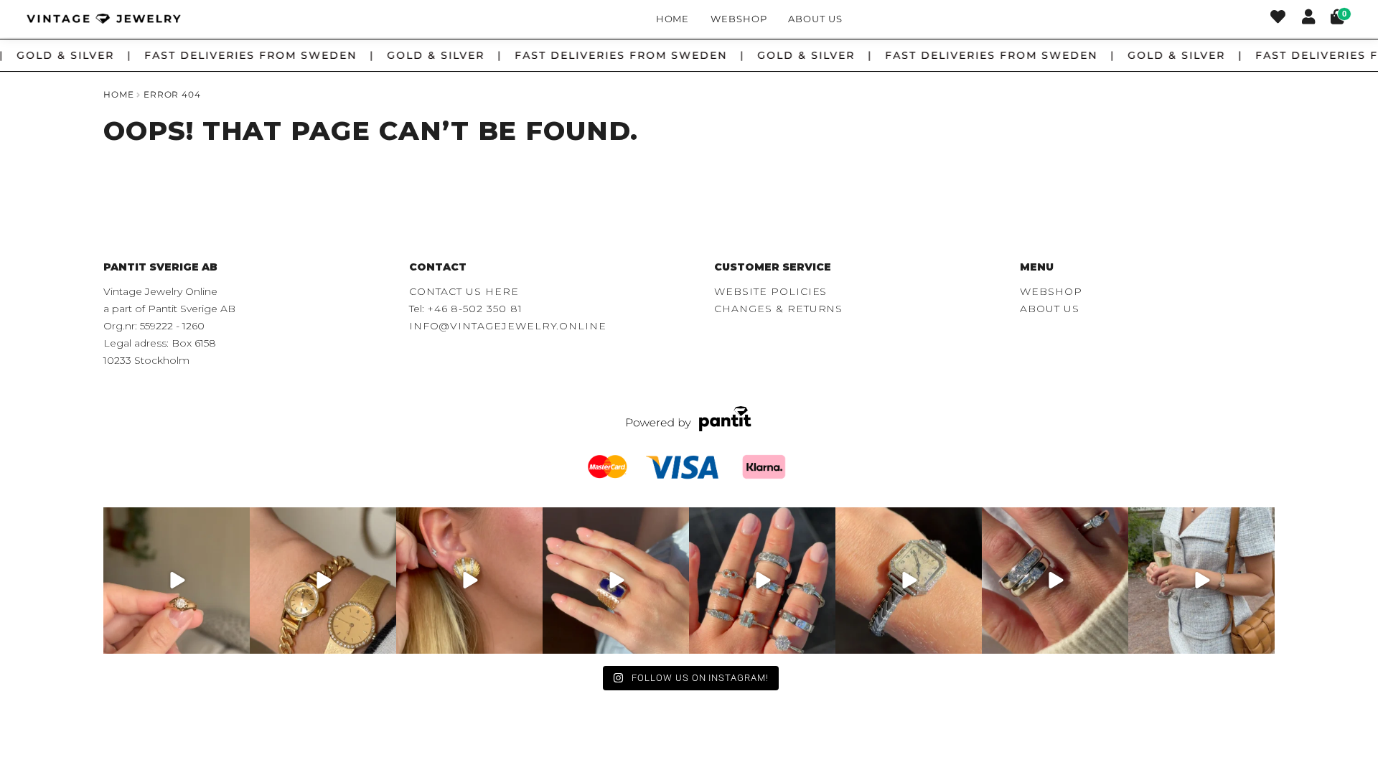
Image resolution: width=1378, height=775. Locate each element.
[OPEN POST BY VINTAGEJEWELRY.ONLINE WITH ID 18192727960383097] (323, 580)
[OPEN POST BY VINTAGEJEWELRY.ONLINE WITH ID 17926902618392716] (616, 580)
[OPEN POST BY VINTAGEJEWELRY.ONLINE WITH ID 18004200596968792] (762, 580)
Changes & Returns (778, 308)
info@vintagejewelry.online (507, 325)
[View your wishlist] (1277, 18)
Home (673, 18)
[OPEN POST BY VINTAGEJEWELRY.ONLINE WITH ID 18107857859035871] (176, 580)
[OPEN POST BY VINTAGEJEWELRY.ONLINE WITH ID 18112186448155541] (469, 580)
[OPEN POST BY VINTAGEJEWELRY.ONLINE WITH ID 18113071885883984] (908, 580)
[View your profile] (1308, 18)
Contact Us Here (464, 291)
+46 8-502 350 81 (474, 308)
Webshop (739, 18)
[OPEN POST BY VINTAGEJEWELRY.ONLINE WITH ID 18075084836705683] (1201, 580)
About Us (815, 18)
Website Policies (770, 291)
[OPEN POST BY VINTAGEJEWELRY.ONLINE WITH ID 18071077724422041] (1055, 580)
